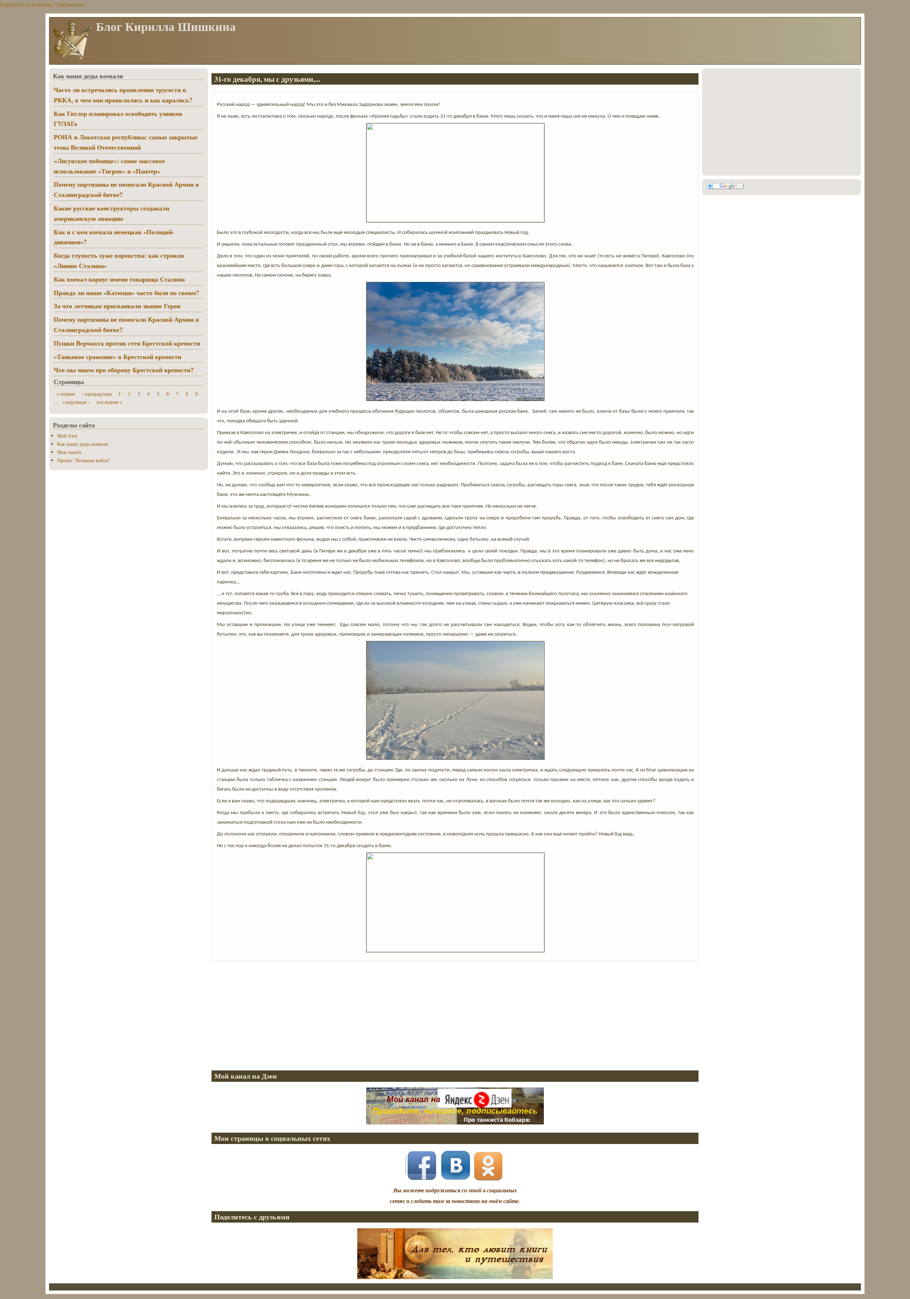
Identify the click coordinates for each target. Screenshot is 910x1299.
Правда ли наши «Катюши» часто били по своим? (126, 292)
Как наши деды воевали (82, 443)
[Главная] (72, 58)
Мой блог (67, 435)
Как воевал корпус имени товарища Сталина (119, 279)
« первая (66, 393)
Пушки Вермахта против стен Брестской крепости (127, 343)
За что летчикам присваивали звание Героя (117, 305)
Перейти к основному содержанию (42, 4)
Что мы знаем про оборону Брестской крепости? (124, 369)
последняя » (109, 402)
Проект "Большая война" (84, 460)
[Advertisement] (425, 1014)
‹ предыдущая (96, 393)
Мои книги (69, 452)
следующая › (76, 402)
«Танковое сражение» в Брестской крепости (117, 356)
